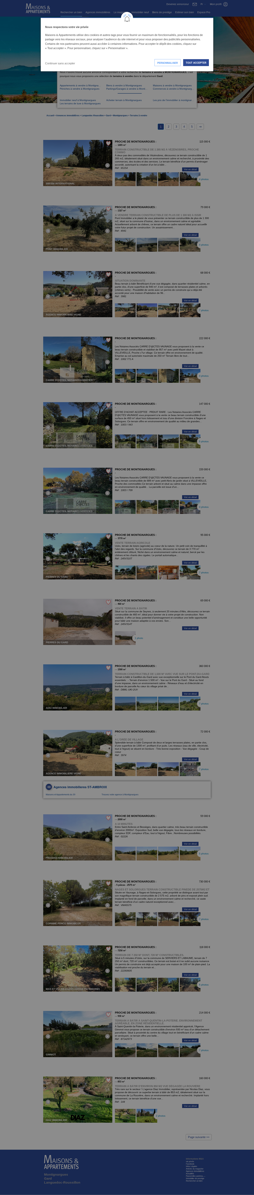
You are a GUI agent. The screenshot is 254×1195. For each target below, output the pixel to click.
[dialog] (127, 44)
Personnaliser (167, 63)
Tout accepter (196, 62)
